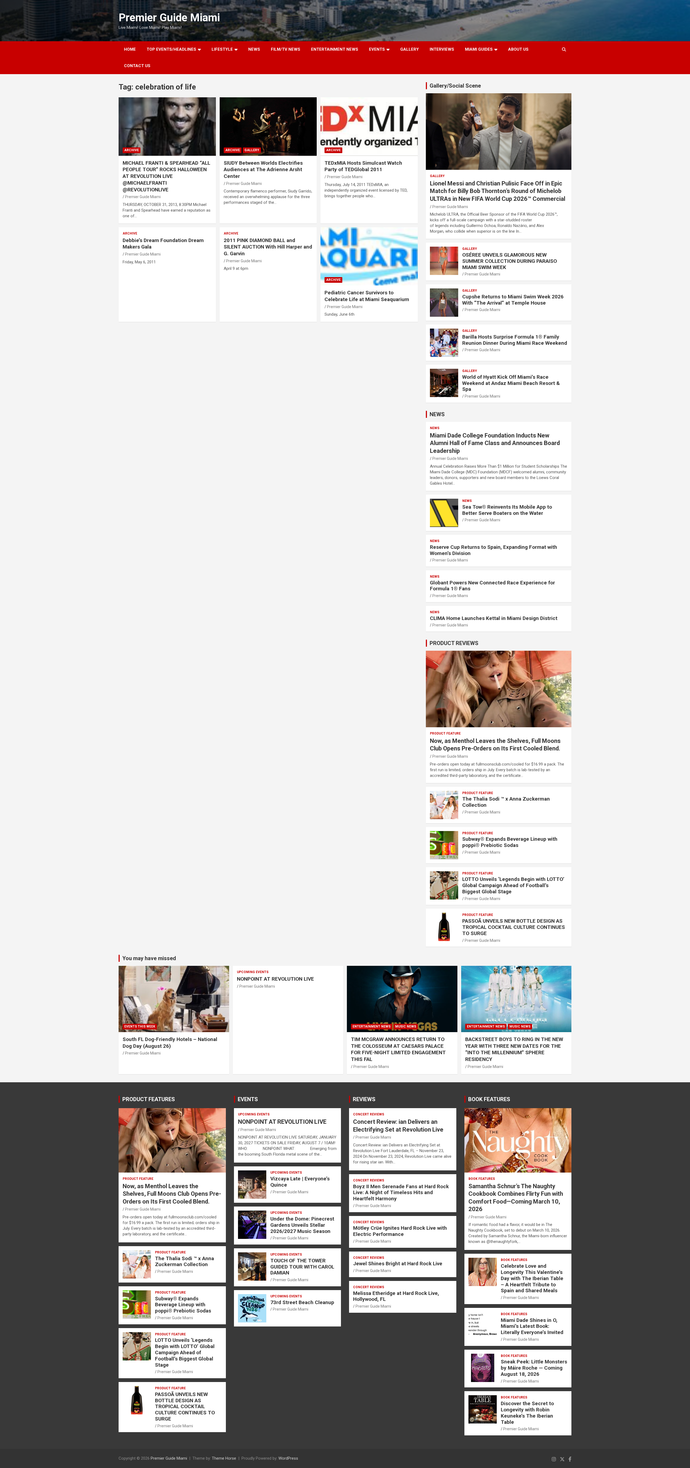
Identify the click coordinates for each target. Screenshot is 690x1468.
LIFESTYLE (222, 49)
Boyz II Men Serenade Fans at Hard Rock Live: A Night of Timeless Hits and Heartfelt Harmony (401, 1192)
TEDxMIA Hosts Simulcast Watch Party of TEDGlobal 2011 (363, 166)
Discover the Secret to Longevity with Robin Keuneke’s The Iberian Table (527, 1412)
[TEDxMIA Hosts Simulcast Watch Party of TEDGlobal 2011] (369, 126)
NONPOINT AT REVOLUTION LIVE (275, 979)
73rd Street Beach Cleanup (302, 1302)
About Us (518, 49)
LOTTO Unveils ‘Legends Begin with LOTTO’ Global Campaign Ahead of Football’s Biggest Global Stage (513, 885)
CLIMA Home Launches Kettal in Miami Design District (493, 618)
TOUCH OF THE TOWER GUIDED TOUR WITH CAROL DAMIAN (302, 1266)
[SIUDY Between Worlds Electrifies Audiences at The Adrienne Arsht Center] (268, 126)
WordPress (288, 1458)
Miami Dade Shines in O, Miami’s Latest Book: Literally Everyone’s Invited (532, 1326)
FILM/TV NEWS (285, 49)
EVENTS (377, 49)
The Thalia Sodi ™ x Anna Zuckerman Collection (506, 802)
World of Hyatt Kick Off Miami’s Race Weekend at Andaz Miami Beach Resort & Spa (511, 383)
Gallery (251, 150)
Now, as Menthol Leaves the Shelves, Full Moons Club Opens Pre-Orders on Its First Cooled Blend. (172, 1194)
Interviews (442, 49)
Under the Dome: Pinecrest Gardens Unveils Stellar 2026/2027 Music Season (302, 1225)
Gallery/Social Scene (455, 85)
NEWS (254, 49)
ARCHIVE (131, 150)
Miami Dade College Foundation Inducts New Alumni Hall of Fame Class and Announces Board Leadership (495, 443)
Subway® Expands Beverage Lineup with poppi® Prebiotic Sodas (509, 842)
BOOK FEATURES (489, 1099)
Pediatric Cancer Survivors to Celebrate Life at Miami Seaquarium (367, 296)
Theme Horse (224, 1458)
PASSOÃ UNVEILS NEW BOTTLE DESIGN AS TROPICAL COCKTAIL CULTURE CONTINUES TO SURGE (513, 927)
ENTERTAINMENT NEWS (334, 49)
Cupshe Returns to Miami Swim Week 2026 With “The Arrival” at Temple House (513, 300)
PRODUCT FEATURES (148, 1099)
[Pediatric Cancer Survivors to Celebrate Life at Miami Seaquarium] (369, 256)
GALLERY (409, 49)
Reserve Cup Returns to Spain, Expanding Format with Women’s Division (493, 550)
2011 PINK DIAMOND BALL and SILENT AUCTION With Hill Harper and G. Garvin (268, 247)
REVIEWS (364, 1099)
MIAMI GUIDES (479, 49)
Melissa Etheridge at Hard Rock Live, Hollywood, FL (396, 1296)
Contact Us (137, 65)
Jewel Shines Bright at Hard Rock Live (397, 1263)
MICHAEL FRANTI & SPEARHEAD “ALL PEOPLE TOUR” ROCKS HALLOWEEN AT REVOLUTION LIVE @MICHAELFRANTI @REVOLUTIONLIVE (166, 176)
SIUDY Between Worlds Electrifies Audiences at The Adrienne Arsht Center (263, 169)
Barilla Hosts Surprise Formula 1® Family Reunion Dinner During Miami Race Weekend (514, 340)
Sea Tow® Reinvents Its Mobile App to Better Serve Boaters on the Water (507, 510)
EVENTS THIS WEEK (139, 1026)
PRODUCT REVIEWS (454, 643)
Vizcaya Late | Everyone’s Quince (300, 1182)
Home (130, 49)
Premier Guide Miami (169, 17)
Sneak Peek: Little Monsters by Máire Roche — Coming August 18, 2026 (534, 1368)
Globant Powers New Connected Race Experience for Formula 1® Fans (492, 586)
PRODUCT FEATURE (445, 733)
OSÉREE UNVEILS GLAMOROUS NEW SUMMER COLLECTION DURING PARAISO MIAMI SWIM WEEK (509, 261)
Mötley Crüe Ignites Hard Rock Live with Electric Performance (400, 1231)
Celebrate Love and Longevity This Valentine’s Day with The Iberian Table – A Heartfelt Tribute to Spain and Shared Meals (532, 1278)
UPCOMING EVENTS (252, 972)
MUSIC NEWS (405, 1026)
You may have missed (149, 958)
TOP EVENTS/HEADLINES (171, 49)
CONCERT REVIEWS (368, 1114)
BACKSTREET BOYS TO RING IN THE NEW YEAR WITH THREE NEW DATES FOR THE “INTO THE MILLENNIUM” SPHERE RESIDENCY (514, 1049)
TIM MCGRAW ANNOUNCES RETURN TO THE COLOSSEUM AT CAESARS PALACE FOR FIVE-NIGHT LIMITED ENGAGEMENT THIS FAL (398, 1049)
